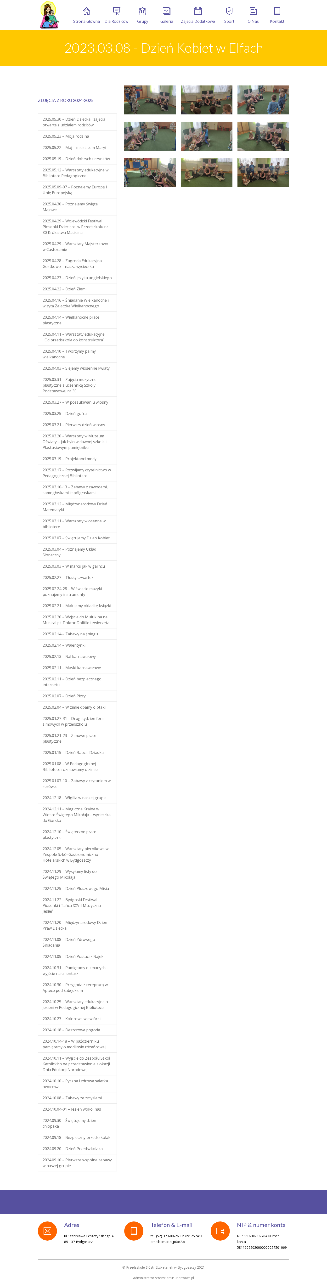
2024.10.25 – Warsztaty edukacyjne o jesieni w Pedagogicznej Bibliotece (75, 1004)
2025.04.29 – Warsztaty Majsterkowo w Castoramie (75, 246)
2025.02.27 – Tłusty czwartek (68, 577)
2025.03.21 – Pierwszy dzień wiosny (74, 424)
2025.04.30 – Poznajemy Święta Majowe (70, 206)
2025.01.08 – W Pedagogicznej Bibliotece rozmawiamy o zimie (70, 766)
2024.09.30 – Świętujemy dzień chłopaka (69, 1123)
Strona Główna (86, 21)
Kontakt (277, 21)
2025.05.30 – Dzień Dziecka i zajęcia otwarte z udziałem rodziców (74, 122)
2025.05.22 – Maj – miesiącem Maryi (74, 147)
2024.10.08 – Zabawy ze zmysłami (72, 1098)
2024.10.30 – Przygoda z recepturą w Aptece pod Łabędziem (75, 987)
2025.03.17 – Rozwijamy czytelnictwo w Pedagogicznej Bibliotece (77, 472)
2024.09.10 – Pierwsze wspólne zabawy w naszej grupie (77, 1162)
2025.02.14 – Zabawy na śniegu (70, 634)
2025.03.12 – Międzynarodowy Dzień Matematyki (75, 506)
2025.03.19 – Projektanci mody (69, 458)
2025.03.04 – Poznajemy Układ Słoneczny (69, 552)
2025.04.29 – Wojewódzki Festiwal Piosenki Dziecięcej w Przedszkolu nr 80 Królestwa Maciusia (75, 226)
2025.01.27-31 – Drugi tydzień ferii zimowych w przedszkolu (73, 721)
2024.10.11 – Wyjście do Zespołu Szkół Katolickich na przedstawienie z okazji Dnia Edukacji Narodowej (76, 1064)
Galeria (166, 21)
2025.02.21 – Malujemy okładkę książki (77, 605)
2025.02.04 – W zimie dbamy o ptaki (74, 707)
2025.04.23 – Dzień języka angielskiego (77, 277)
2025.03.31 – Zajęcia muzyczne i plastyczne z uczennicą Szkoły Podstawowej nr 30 (70, 385)
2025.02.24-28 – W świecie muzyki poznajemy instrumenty (72, 591)
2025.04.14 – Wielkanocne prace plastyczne (71, 320)
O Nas (253, 21)
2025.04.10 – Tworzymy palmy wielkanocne (69, 354)
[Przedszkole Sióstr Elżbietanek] (49, 15)
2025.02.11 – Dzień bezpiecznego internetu (72, 681)
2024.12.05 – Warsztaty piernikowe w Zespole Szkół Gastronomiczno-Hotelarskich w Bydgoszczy (75, 854)
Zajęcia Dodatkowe (198, 21)
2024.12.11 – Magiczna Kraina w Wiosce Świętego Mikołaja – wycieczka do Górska (77, 814)
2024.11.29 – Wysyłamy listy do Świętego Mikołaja (70, 874)
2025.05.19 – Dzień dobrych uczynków (76, 158)
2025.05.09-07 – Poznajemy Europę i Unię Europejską (75, 189)
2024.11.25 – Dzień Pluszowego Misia (76, 888)
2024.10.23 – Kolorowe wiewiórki (72, 1018)
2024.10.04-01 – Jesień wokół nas (72, 1109)
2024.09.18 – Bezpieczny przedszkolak (76, 1137)
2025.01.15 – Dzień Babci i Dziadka (73, 752)
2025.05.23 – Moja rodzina (66, 136)
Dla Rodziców (116, 21)
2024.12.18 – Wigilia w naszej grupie (75, 797)
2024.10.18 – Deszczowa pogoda (71, 1030)
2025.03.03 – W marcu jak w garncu (74, 566)
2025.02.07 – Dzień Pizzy (64, 696)
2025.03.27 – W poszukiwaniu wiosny (75, 402)
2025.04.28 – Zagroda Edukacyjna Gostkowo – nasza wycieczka (72, 263)
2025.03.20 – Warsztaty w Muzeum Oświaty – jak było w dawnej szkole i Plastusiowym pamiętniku (75, 441)
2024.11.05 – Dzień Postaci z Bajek (73, 956)
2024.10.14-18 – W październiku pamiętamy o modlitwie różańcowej (74, 1044)
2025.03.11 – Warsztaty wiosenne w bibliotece (74, 523)
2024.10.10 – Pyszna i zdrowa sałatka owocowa (75, 1083)
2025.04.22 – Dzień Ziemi (64, 289)
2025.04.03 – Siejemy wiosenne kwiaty (76, 368)
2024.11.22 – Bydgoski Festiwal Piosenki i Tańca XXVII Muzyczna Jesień (72, 905)
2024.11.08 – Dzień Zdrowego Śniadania (69, 942)
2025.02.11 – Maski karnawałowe (72, 667)
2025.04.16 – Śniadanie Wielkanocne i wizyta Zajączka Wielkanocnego (76, 303)
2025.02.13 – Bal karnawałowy (69, 656)
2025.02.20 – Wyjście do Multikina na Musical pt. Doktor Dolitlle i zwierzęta (76, 619)
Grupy (142, 21)
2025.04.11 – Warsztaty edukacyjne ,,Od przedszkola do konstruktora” (74, 337)
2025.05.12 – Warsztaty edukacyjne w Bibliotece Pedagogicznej (75, 172)
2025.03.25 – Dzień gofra (65, 413)
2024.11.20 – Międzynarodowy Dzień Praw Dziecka (75, 925)
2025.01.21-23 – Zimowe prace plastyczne (69, 738)
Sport (229, 21)
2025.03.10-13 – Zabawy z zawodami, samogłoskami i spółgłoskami (75, 489)
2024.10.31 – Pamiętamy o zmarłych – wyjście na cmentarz (76, 970)
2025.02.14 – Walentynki (64, 645)
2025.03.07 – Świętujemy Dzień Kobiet (76, 538)
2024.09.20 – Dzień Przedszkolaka (73, 1148)
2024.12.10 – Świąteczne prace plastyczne (69, 834)
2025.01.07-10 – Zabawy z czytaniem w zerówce (77, 783)
